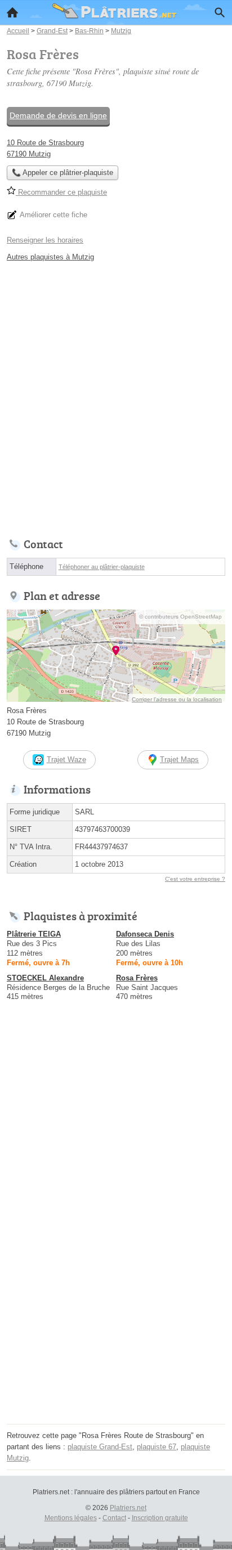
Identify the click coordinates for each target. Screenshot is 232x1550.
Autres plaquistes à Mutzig (50, 257)
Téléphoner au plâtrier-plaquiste (102, 566)
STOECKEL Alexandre (45, 978)
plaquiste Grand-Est (100, 1447)
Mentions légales (70, 1518)
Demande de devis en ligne (58, 115)
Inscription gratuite (160, 1518)
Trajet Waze (66, 759)
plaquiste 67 (156, 1447)
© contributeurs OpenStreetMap (180, 616)
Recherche (219, 12)
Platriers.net (128, 1508)
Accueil (12, 12)
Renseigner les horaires (45, 240)
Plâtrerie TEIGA (34, 934)
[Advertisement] (116, 397)
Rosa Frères (137, 978)
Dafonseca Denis (145, 934)
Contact (114, 1518)
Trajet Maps (179, 759)
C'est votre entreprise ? (195, 879)
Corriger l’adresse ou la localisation (177, 699)
